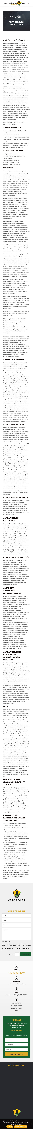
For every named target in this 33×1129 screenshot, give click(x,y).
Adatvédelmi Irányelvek (21, 1126)
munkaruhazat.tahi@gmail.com (16, 984)
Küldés (26, 954)
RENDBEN (9, 1126)
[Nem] (31, 1124)
